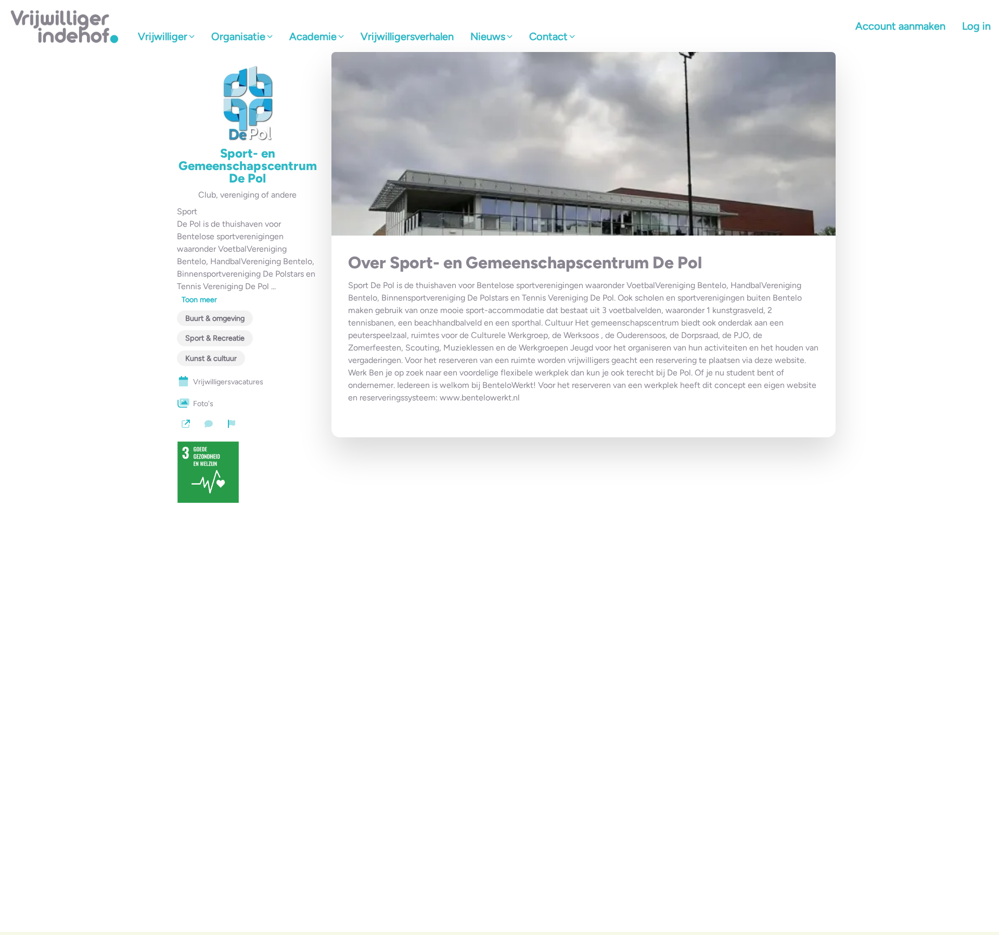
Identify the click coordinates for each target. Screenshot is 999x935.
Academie (313, 36)
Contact (548, 36)
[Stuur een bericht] (208, 424)
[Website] (186, 424)
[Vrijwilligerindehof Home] (64, 26)
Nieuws (487, 36)
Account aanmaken (900, 26)
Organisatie (238, 36)
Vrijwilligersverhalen (407, 36)
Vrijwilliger (162, 36)
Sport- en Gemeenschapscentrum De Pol (247, 166)
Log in (976, 26)
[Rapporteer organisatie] (231, 424)
